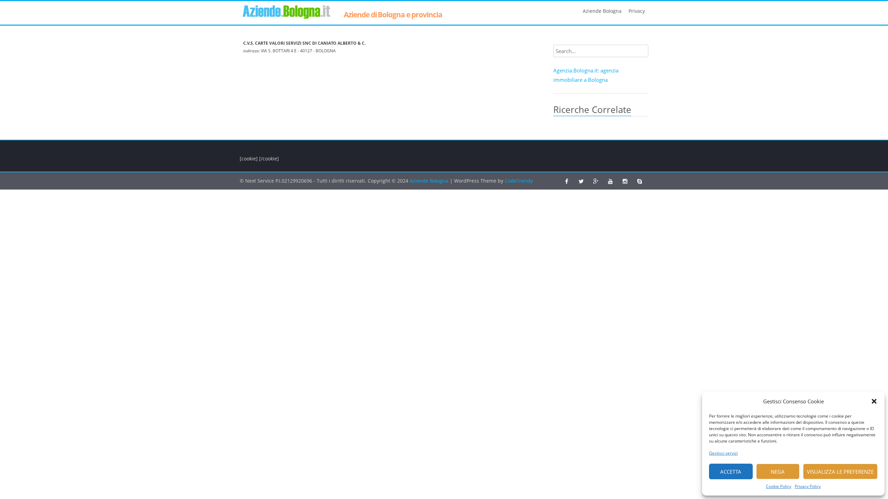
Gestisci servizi (723, 453)
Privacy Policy (808, 486)
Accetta (730, 471)
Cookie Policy (778, 486)
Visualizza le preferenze (840, 471)
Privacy (637, 11)
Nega (778, 471)
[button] (874, 401)
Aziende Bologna (602, 11)
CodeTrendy (519, 180)
